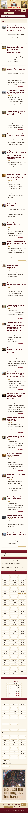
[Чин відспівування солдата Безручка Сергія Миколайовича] (4, 419)
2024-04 (5, 595)
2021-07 (14, 618)
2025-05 (22, 584)
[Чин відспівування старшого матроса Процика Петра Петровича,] (4, 112)
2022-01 (14, 613)
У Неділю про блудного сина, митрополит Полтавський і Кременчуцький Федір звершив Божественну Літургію (16, 49)
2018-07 (5, 642)
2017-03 (14, 653)
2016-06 (14, 660)
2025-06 (14, 584)
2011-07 (5, 718)
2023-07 (5, 602)
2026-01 (5, 580)
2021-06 (22, 618)
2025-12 (14, 580)
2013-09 (5, 738)
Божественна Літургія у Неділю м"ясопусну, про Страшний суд (16, 134)
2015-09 (14, 666)
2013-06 (5, 740)
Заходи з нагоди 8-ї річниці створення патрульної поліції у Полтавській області (16, 92)
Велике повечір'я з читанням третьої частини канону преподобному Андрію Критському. (16, 350)
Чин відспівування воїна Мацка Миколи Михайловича (16, 516)
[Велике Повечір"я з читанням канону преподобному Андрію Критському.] (4, 243)
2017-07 (5, 651)
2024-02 (22, 595)
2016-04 (5, 662)
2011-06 (14, 718)
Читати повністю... (22, 42)
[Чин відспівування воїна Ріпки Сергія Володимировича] (4, 534)
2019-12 (22, 629)
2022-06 (14, 611)
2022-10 (5, 609)
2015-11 (22, 664)
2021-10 (14, 615)
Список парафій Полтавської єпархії (9, 570)
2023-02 (22, 604)
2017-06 (14, 651)
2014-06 (5, 673)
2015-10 (5, 666)
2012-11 (14, 744)
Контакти (21, 13)
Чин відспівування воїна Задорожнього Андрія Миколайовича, (14, 498)
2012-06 (14, 709)
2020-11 (14, 622)
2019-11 (5, 631)
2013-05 (14, 740)
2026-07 (5, 575)
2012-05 (22, 709)
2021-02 (14, 620)
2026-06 (14, 575)
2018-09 (14, 640)
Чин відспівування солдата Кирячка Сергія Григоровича (16, 68)
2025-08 (22, 582)
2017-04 (5, 653)
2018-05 (22, 642)
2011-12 (14, 713)
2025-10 (5, 582)
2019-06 (14, 633)
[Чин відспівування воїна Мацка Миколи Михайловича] (4, 517)
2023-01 (5, 606)
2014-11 (14, 669)
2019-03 (14, 635)
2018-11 (22, 638)
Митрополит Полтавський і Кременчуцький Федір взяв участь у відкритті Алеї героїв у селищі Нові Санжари (16, 28)
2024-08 (22, 591)
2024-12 (14, 589)
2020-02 (5, 629)
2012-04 (5, 711)
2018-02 (22, 644)
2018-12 (14, 638)
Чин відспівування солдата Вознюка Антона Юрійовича (15, 437)
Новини (23, 10)
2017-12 (14, 646)
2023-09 (14, 600)
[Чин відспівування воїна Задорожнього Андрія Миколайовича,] (4, 498)
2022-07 (5, 611)
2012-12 (22, 704)
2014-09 (5, 671)
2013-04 (22, 740)
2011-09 (14, 715)
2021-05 (5, 620)
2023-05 (22, 602)
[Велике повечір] (4, 284)
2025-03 (14, 586)
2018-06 (14, 642)
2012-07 (5, 709)
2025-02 (22, 586)
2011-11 (22, 713)
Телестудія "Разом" (9, 13)
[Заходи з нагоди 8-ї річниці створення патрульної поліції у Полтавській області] (4, 92)
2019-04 (5, 635)
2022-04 (22, 611)
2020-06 (5, 626)
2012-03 (14, 711)
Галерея (16, 13)
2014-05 (14, 673)
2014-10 (22, 669)
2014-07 (22, 671)
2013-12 (5, 735)
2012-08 (22, 706)
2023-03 (14, 604)
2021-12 (22, 613)
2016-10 (5, 658)
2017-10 (5, 649)
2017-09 (14, 649)
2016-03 (14, 662)
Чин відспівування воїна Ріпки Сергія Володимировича (16, 533)
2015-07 (22, 666)
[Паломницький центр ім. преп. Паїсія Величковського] (14, 785)
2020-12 (5, 622)
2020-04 (14, 626)
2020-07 (22, 624)
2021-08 (5, 618)
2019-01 (5, 638)
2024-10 (5, 591)
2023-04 (5, 604)
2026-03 (14, 578)
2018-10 (5, 640)
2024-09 (14, 591)
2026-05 (22, 575)
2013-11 (14, 735)
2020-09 (5, 624)
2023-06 (14, 602)
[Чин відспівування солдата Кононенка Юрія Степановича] (4, 306)
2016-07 (5, 660)
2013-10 (22, 735)
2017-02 (22, 653)
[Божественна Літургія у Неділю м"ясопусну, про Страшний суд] (4, 135)
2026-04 (5, 578)
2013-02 (5, 704)
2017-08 (22, 649)
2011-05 (14, 729)
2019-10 (14, 631)
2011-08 (22, 715)
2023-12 (14, 598)
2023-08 (22, 600)
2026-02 (22, 578)
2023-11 (22, 598)
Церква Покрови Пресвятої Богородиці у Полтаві (12, 567)
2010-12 (5, 760)
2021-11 (5, 615)
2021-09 (22, 615)
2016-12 (14, 655)
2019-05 (22, 633)
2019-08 (22, 631)
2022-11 (22, 606)
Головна (4, 10)
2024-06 (14, 593)
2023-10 (5, 600)
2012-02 (22, 711)
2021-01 (22, 620)
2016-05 (22, 660)
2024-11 (22, 589)
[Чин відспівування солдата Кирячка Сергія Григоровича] (4, 69)
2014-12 (5, 669)
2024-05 (22, 593)
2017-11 (22, 646)
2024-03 (14, 595)
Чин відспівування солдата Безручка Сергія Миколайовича (15, 419)
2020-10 (22, 622)
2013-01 (14, 704)
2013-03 (5, 742)
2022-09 (14, 609)
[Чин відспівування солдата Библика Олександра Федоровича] (4, 224)
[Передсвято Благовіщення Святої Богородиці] (4, 455)
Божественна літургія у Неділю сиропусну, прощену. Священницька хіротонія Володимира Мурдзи (16, 177)
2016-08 (22, 658)
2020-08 (14, 624)
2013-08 (5, 723)
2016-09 (14, 658)
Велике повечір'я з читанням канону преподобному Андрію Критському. (16, 284)
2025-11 (22, 580)
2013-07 (22, 738)
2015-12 (14, 664)
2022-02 (5, 613)
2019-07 (5, 633)
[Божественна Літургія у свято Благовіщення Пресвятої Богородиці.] (4, 475)
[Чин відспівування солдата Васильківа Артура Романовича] (4, 265)
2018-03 (14, 644)
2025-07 (5, 584)
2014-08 (14, 671)
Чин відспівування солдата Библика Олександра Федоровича (15, 224)
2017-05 (22, 651)
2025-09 (14, 582)
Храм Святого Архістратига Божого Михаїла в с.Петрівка (13, 560)
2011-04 (22, 718)
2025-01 (5, 589)
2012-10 (5, 706)
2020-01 (14, 629)
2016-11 (22, 655)
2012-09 (14, 706)
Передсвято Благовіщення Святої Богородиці (15, 454)
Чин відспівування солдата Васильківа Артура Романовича (15, 265)
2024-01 (5, 598)
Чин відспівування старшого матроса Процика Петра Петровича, (16, 112)
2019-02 (22, 635)
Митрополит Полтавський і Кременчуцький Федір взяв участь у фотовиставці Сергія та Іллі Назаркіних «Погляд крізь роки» (16, 375)
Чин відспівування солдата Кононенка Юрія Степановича (16, 306)
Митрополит (10, 10)
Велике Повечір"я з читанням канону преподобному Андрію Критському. (16, 243)
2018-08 (22, 640)
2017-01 (5, 655)
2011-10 (5, 715)
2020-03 (22, 626)
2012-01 (5, 713)
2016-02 (22, 662)
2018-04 (5, 644)
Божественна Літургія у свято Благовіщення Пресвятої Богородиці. (16, 476)
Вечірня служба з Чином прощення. (14, 204)
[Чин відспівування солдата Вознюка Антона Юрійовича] (4, 437)
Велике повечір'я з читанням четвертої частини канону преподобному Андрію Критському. (16, 396)
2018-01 (5, 646)
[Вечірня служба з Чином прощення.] (4, 205)
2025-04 (5, 586)
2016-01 (5, 664)
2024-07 (5, 593)
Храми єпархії (17, 10)
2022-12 (14, 606)
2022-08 (22, 609)
